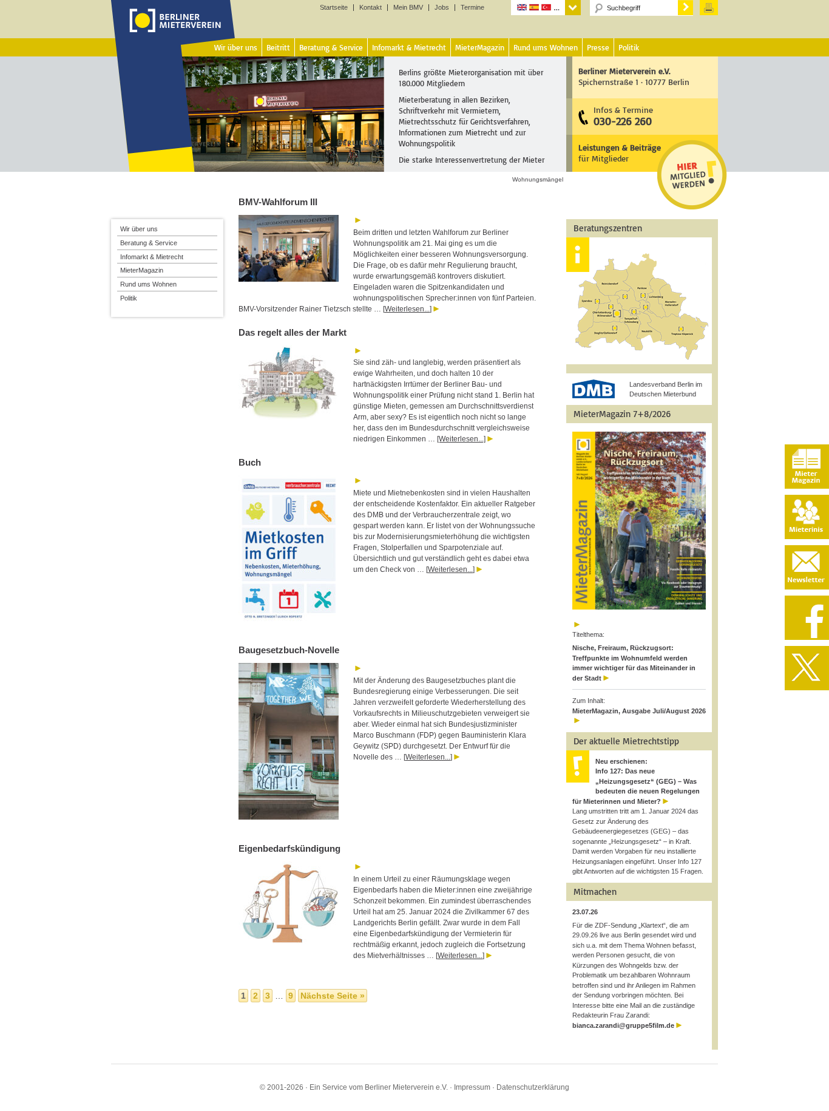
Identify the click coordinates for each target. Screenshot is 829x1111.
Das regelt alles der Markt (293, 332)
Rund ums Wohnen (148, 284)
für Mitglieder (619, 152)
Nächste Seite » (332, 996)
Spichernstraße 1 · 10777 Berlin (633, 76)
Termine (472, 7)
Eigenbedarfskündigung (289, 848)
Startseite (334, 7)
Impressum (472, 1087)
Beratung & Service (148, 242)
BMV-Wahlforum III (278, 202)
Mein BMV (408, 7)
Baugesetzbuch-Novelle (289, 650)
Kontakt (370, 7)
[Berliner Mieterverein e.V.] (173, 32)
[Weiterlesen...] (407, 309)
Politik (128, 298)
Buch (250, 462)
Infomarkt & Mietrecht (151, 256)
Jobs (442, 7)
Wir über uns (139, 229)
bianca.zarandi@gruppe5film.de (623, 1025)
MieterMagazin (141, 270)
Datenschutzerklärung (532, 1087)
